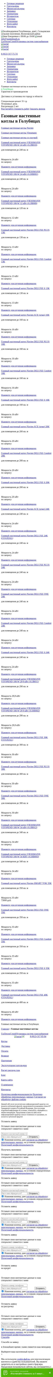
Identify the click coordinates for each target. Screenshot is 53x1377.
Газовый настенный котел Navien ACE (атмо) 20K (25, 426)
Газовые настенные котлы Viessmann (19, 133)
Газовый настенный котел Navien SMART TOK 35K (26, 883)
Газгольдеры (13, 6)
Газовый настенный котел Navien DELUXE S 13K (25, 288)
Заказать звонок (37, 109)
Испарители (13, 16)
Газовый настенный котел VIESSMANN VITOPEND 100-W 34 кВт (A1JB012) (20, 826)
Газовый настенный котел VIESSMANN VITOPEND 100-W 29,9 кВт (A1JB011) (20, 680)
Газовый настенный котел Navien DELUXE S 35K (25, 968)
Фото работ (12, 24)
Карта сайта (7, 1080)
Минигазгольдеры (15, 8)
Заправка (11, 11)
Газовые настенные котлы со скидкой (19, 137)
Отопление (12, 21)
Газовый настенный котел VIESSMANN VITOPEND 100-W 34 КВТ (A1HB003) (20, 855)
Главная (5, 1029)
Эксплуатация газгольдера (14, 1065)
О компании (7, 1084)
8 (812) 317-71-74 (9, 54)
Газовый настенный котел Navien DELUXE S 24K (25, 652)
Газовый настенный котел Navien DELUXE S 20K (25, 482)
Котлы (4, 1041)
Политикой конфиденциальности (17, 1145)
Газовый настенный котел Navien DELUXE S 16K (25, 400)
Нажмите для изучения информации (18, 167)
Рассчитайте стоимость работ (15, 109)
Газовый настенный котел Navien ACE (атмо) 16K (25, 315)
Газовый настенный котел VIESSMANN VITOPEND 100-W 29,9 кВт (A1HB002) (20, 709)
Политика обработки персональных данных (21, 1095)
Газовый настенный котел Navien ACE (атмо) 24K (25, 509)
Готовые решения (15, 3)
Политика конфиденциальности (16, 1094)
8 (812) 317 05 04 (38, 1036)
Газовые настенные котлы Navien (17, 128)
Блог (3, 1075)
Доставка (5, 1046)
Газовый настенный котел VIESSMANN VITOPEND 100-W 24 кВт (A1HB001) (20, 172)
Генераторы (12, 13)
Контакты (11, 26)
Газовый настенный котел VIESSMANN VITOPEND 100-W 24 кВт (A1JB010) (20, 143)
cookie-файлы (23, 1359)
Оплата (4, 1051)
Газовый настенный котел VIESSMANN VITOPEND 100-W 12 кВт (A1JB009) (20, 202)
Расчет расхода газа (10, 1070)
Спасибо (5, 1337)
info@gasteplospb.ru (10, 39)
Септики (11, 19)
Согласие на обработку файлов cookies (23, 1098)
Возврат (5, 1056)
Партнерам (6, 1060)
